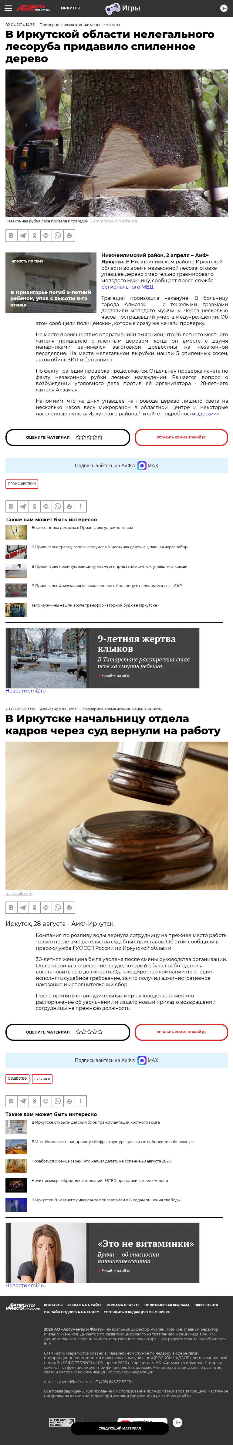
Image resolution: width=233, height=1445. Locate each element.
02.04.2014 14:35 (20, 24)
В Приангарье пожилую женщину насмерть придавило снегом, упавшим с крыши (109, 566)
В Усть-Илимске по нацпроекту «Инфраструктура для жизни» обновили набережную (113, 1141)
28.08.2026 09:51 (20, 709)
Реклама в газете (123, 1305)
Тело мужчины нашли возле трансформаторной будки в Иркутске (94, 605)
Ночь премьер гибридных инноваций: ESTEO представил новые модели (100, 1180)
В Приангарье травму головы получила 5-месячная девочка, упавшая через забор (109, 547)
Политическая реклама (167, 1305)
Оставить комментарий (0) (182, 437)
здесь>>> (208, 414)
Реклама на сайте (84, 1305)
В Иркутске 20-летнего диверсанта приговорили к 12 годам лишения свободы (106, 1200)
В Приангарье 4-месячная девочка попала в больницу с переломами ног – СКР (107, 586)
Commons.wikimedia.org (113, 221)
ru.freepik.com (18, 893)
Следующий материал (120, 1428)
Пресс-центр (206, 1305)
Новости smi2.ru (25, 691)
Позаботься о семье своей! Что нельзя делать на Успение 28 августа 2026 (101, 1161)
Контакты (53, 1305)
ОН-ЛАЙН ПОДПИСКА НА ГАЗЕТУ (71, 1312)
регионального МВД (127, 287)
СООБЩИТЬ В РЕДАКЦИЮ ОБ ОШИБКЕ (137, 1312)
